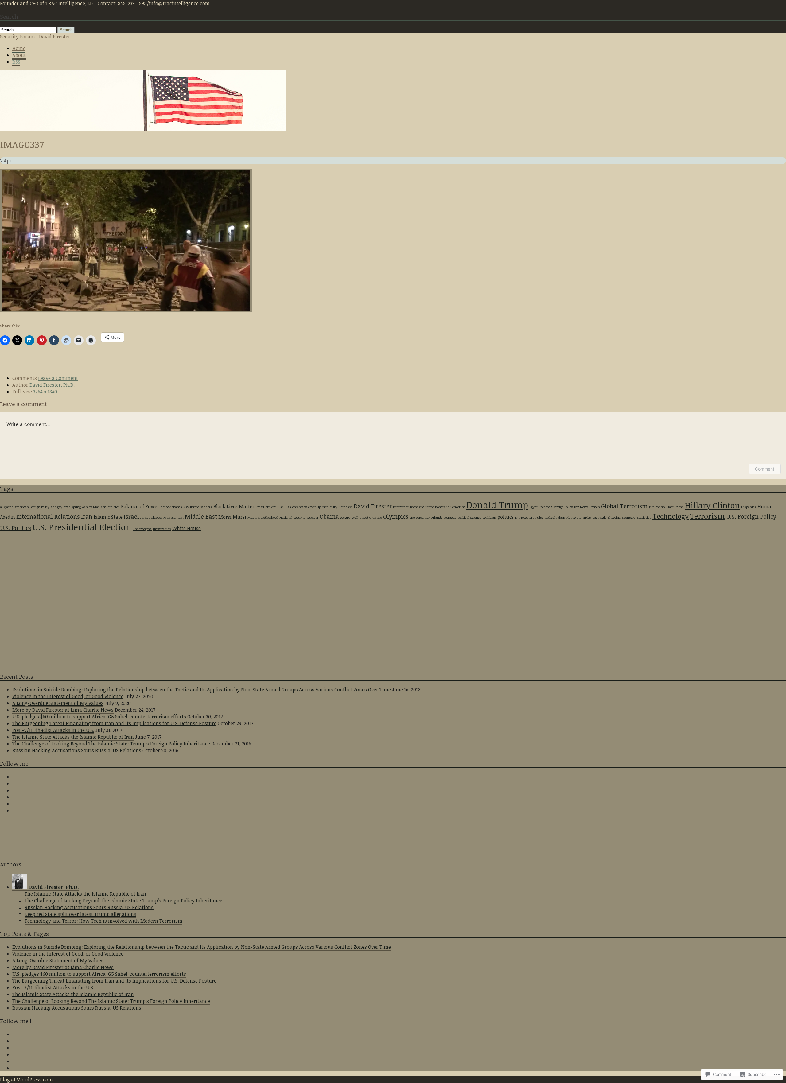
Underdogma (142, 529)
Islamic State (108, 517)
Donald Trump (497, 504)
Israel (131, 516)
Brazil (260, 507)
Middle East (201, 516)
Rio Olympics (581, 517)
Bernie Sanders (201, 507)
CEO (280, 507)
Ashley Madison (94, 507)
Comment (764, 468)
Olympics (395, 516)
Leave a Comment (58, 378)
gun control (657, 507)
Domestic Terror (422, 507)
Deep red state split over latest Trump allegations (80, 914)
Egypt (533, 507)
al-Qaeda (6, 507)
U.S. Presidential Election (82, 527)
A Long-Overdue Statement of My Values (57, 703)
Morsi (225, 517)
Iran (86, 516)
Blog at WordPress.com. (27, 1079)
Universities (162, 529)
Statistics (644, 517)
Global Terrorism (624, 506)
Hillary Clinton (712, 505)
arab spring (72, 507)
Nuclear (312, 517)
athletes (113, 507)
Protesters (526, 517)
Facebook (545, 507)
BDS (186, 507)
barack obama (171, 507)
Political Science (469, 517)
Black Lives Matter (234, 506)
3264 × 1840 (45, 391)
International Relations (48, 516)
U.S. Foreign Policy (751, 516)
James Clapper (151, 517)
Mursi (239, 517)
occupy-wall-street (354, 517)
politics (505, 517)
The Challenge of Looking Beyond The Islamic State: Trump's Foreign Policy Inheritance (111, 1001)
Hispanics (748, 507)
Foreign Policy (563, 507)
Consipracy (298, 507)
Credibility (329, 507)
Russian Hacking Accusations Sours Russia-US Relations (76, 750)
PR (516, 517)
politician (489, 517)
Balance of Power (140, 506)
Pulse (539, 517)
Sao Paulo (599, 517)
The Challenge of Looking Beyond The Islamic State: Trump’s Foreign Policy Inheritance (111, 743)
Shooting (614, 517)
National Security (292, 517)
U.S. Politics (15, 528)
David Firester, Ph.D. (52, 384)
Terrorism (707, 516)
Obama (329, 516)
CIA (287, 507)
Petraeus (450, 517)
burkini (270, 507)
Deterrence (401, 507)
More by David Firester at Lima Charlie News (63, 709)
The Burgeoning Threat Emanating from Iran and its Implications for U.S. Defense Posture (114, 723)
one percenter (420, 517)
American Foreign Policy (31, 507)
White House (186, 528)
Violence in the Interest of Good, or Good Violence (67, 696)
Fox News (581, 507)
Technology (670, 516)
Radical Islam (555, 517)
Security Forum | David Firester (35, 36)
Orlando (436, 517)
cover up (314, 507)
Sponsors (629, 517)
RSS (16, 61)
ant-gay (56, 507)
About (19, 55)
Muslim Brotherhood (262, 517)
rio (568, 517)
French (595, 507)
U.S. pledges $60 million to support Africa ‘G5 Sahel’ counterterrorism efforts (99, 716)
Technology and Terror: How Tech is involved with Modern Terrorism (103, 920)
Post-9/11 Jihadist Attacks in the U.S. (53, 730)
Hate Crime (675, 507)
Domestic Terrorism (450, 507)
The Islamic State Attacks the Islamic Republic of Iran (73, 736)
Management (173, 517)
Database (345, 507)
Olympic (375, 517)
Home (18, 48)
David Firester (373, 506)
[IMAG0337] (126, 310)
